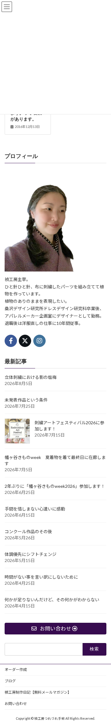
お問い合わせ (16, 703)
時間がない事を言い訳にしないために (41, 576)
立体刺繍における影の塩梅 (30, 376)
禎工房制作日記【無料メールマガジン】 (38, 692)
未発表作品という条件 (26, 399)
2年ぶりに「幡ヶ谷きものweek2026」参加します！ (55, 485)
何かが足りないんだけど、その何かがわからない (52, 599)
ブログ (10, 681)
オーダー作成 (16, 669)
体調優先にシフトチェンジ (30, 554)
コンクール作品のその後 (28, 531)
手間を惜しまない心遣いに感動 (35, 508)
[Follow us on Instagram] (39, 340)
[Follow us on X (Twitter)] (25, 340)
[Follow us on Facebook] (11, 340)
